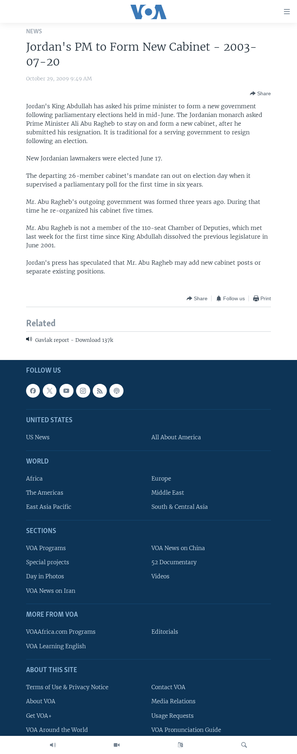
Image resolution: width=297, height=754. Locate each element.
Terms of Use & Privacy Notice (67, 687)
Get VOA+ (39, 715)
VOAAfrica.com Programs (61, 631)
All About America (176, 437)
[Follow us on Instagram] (83, 390)
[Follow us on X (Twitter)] (50, 390)
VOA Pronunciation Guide (186, 729)
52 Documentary (174, 562)
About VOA (40, 701)
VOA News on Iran (50, 590)
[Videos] (116, 745)
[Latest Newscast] (53, 745)
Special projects (47, 562)
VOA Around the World (57, 729)
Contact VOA (168, 687)
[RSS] (99, 390)
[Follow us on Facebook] (33, 390)
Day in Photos (45, 576)
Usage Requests (172, 715)
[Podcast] (116, 390)
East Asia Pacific (48, 506)
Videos (160, 576)
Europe (161, 478)
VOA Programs (46, 548)
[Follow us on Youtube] (66, 390)
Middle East (167, 492)
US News (38, 437)
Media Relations (173, 701)
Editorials (164, 631)
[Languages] (180, 745)
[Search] (244, 745)
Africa (34, 478)
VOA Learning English (56, 645)
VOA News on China (178, 548)
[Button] (260, 93)
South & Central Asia (179, 506)
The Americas (44, 492)
